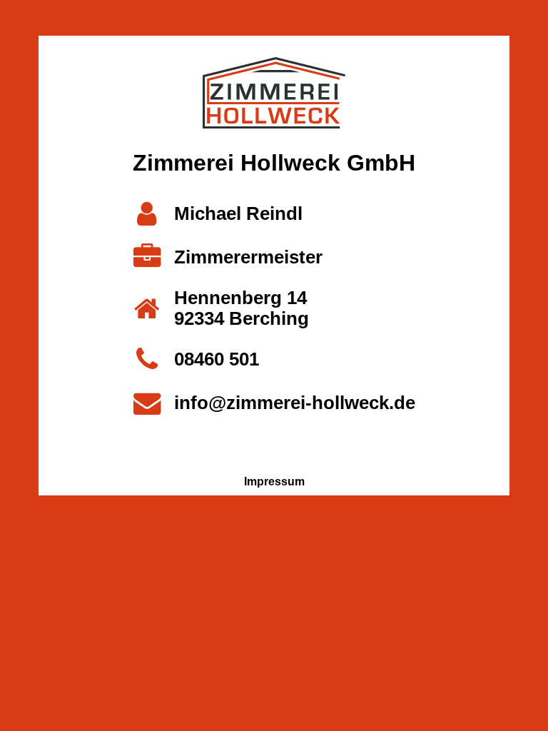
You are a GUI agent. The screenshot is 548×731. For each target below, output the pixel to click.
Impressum (274, 481)
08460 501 (216, 359)
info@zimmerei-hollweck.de (294, 403)
